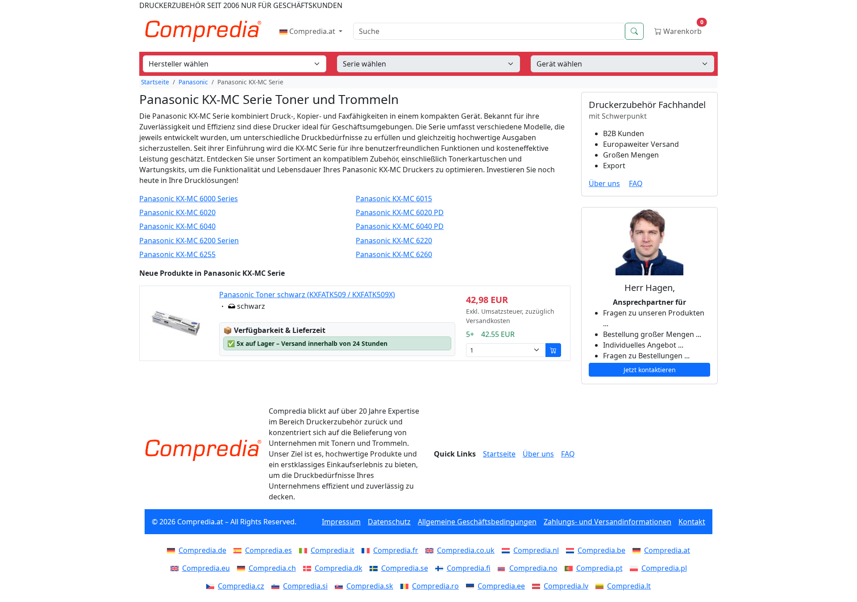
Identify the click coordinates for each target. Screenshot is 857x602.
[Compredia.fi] (441, 568)
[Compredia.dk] (309, 568)
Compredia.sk (369, 586)
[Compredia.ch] (243, 568)
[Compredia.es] (239, 550)
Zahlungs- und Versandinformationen (607, 522)
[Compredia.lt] (601, 586)
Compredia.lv (566, 586)
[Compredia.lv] (538, 586)
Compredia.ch (272, 568)
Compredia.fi (469, 568)
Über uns (604, 183)
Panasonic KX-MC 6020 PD (400, 212)
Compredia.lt (629, 586)
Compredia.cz (241, 586)
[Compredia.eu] (176, 568)
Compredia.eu (206, 568)
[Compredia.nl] (507, 550)
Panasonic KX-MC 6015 (394, 199)
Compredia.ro (435, 586)
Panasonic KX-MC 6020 (177, 212)
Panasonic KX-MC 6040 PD (400, 226)
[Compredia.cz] (212, 586)
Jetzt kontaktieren (650, 369)
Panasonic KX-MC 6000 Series (188, 199)
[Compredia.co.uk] (431, 550)
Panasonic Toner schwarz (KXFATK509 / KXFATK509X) (307, 294)
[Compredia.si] (277, 586)
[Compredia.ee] (472, 586)
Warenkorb (682, 29)
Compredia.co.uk (466, 550)
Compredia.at (312, 31)
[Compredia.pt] (570, 568)
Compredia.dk (338, 568)
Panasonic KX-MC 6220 (394, 241)
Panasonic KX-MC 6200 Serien (189, 241)
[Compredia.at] (638, 550)
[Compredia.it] (305, 550)
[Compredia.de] (173, 550)
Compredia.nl (536, 550)
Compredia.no (533, 568)
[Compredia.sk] (340, 586)
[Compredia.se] (375, 568)
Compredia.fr (395, 550)
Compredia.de (202, 550)
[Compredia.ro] (406, 586)
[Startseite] (203, 450)
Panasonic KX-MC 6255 (177, 254)
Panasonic (193, 82)
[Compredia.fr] (367, 550)
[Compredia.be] (572, 550)
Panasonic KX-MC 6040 (177, 226)
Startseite (155, 82)
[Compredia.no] (503, 568)
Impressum (341, 522)
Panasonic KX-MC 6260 (394, 254)
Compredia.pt (599, 568)
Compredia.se (404, 568)
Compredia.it (332, 550)
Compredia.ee (501, 586)
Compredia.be (601, 550)
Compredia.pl (664, 568)
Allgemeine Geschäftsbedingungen (477, 522)
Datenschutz (389, 522)
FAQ (636, 183)
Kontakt (691, 522)
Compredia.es (268, 550)
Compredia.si (305, 586)
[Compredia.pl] (635, 568)
